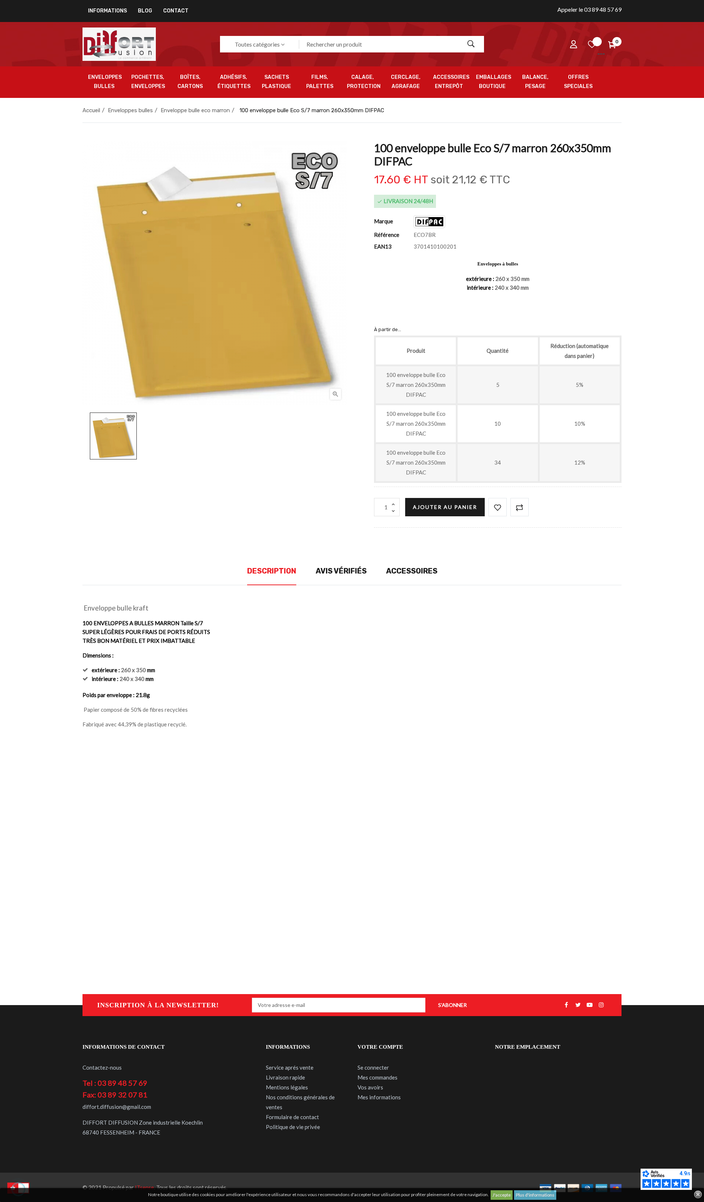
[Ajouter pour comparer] (519, 507)
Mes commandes (377, 1077)
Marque (383, 221)
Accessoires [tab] (411, 571)
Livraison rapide (285, 1077)
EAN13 (383, 246)
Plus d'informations (535, 1195)
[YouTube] (589, 1005)
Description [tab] (271, 571)
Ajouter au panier (445, 507)
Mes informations (379, 1097)
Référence (386, 234)
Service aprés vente (290, 1067)
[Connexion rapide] (573, 44)
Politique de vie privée (293, 1127)
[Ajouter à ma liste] (497, 507)
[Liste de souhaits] (591, 44)
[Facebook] (566, 1005)
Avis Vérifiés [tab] (341, 571)
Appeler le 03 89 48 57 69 (589, 9)
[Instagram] (601, 1005)
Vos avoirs (370, 1087)
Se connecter (373, 1067)
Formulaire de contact (292, 1117)
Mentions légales (287, 1087)
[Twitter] (577, 1005)
